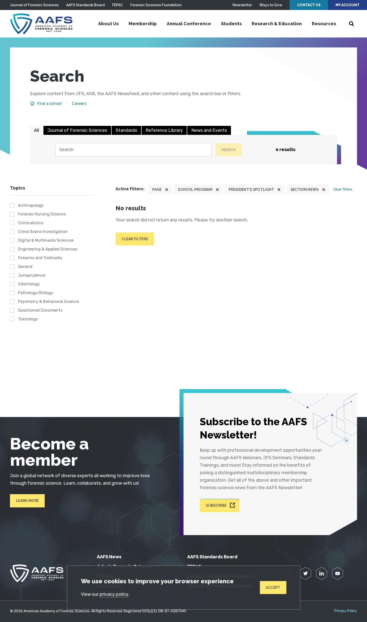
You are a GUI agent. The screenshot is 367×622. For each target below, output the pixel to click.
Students (231, 23)
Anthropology (31, 205)
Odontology (29, 284)
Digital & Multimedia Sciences (46, 240)
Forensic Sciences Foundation (156, 5)
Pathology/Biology (35, 292)
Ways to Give (270, 5)
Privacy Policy (345, 611)
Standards (126, 130)
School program (195, 190)
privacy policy (114, 594)
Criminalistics (30, 222)
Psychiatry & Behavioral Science (48, 301)
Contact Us (309, 5)
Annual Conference (189, 23)
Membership (143, 23)
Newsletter (242, 5)
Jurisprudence (31, 275)
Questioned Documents (40, 310)
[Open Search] (351, 23)
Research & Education (277, 23)
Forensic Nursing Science (42, 214)
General (25, 266)
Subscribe (216, 506)
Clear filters (342, 189)
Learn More (27, 501)
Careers (79, 103)
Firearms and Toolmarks (40, 257)
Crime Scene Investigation (43, 231)
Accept (273, 588)
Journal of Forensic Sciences (34, 5)
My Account (348, 5)
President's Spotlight (251, 190)
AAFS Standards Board (85, 5)
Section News (305, 190)
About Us (108, 23)
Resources (324, 23)
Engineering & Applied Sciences (47, 249)
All (36, 130)
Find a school (49, 103)
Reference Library (164, 130)
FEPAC (117, 5)
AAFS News (109, 556)
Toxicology (28, 319)
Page (157, 190)
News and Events (209, 130)
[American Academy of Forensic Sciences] (41, 23)
